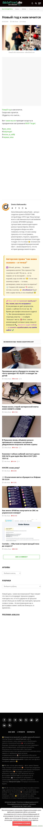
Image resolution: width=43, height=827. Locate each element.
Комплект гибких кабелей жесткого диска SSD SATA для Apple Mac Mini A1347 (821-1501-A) (21, 456)
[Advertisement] (21, 81)
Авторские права (10, 802)
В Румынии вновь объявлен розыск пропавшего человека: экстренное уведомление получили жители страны (19, 442)
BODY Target (30, 123)
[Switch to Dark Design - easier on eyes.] (32, 3)
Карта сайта (27, 806)
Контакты (31, 732)
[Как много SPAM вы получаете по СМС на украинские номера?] (21, 497)
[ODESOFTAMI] (12, 3)
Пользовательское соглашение (17, 804)
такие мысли (10, 121)
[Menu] (39, 3)
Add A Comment (21, 557)
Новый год (6, 110)
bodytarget (7, 132)
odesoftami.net (27, 290)
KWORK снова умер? (11, 468)
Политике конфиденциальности (12, 759)
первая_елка (8, 137)
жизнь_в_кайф (9, 134)
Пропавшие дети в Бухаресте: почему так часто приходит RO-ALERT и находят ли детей (20, 373)
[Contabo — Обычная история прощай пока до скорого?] (21, 530)
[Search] (36, 3)
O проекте (21, 732)
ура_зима (7, 129)
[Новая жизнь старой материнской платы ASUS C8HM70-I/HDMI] (21, 393)
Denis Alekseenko (18, 204)
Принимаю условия (21, 823)
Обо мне (11, 732)
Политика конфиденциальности (27, 802)
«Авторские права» (14, 781)
